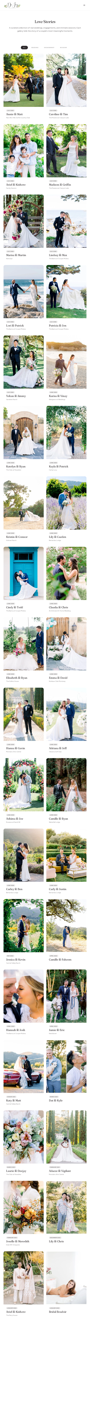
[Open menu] (84, 5)
